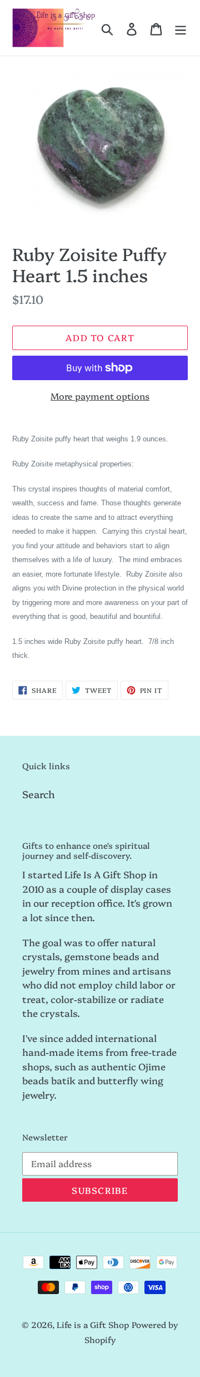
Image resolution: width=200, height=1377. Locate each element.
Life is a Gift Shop (93, 1324)
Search (38, 794)
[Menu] (180, 27)
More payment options (100, 396)
